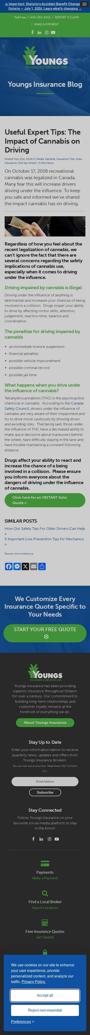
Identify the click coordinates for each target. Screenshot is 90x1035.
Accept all (45, 995)
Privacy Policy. (34, 981)
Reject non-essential (45, 1010)
